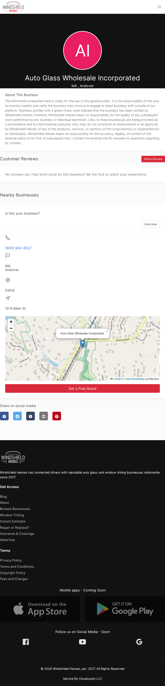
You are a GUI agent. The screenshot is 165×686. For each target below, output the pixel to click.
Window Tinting (12, 515)
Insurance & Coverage (17, 534)
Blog (3, 496)
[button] (159, 6)
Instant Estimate (13, 521)
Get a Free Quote (82, 388)
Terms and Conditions (17, 566)
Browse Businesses (15, 509)
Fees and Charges (14, 579)
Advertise (7, 540)
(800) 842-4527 (18, 248)
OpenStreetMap (135, 378)
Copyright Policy (12, 573)
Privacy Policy (10, 560)
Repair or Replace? (14, 527)
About (4, 502)
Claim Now (150, 224)
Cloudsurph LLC (90, 678)
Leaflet (117, 378)
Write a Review (153, 159)
